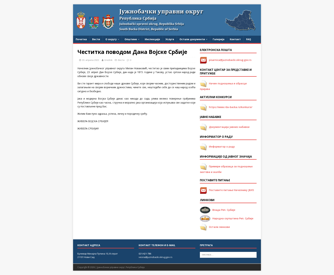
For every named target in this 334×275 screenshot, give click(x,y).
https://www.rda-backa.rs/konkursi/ (229, 107)
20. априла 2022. (91, 60)
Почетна (81, 39)
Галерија (218, 39)
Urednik (108, 60)
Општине (131, 39)
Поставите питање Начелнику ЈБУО (230, 190)
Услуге (169, 39)
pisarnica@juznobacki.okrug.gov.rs (229, 60)
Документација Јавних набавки (228, 127)
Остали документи (192, 39)
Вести (96, 39)
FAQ (248, 39)
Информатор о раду (221, 146)
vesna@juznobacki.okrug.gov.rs (155, 257)
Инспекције (152, 39)
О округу (111, 39)
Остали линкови (218, 227)
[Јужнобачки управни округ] (167, 33)
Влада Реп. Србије (222, 210)
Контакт (235, 39)
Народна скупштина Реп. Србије (231, 218)
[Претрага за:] (228, 254)
